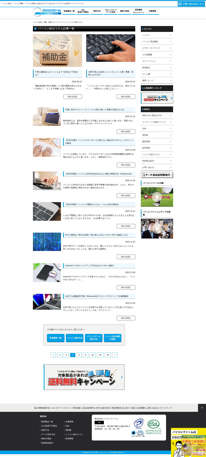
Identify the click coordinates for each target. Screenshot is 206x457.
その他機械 (147, 55)
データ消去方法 (48, 434)
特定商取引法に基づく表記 (123, 408)
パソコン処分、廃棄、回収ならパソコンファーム (50, 22)
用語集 (145, 135)
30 (108, 355)
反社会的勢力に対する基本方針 (96, 408)
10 (93, 355)
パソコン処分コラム (151, 154)
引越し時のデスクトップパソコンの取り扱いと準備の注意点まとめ (94, 110)
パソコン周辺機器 (150, 42)
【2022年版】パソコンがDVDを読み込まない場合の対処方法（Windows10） (99, 174)
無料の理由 (46, 439)
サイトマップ (166, 408)
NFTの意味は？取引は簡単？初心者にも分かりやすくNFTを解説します (96, 235)
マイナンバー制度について (154, 122)
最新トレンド (148, 80)
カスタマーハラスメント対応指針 (66, 408)
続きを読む (73, 97)
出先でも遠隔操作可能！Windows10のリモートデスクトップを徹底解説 (96, 296)
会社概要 (141, 408)
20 (100, 355)
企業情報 (69, 422)
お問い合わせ (148, 167)
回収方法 (45, 430)
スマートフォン (149, 61)
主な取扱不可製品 (49, 426)
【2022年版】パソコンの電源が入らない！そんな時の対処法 (92, 204)
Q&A (144, 128)
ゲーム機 (146, 74)
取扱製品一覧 (47, 422)
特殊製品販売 (148, 161)
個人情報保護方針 (42, 408)
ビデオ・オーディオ (151, 48)
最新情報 (146, 141)
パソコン (146, 35)
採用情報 (146, 148)
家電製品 (146, 68)
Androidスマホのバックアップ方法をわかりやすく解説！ (90, 266)
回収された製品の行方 (152, 115)
